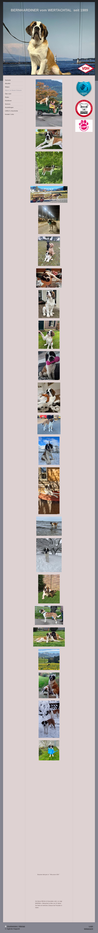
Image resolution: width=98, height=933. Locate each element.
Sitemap (22, 926)
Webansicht (88, 929)
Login (91, 926)
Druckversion (12, 926)
